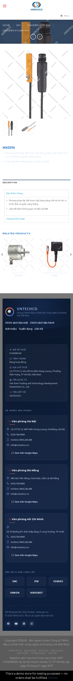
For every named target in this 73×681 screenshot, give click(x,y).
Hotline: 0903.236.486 (21, 439)
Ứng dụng (57, 650)
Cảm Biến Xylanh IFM (16, 30)
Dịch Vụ (43, 650)
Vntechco (15, 650)
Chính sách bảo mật (16, 322)
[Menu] (5, 6)
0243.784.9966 (18, 434)
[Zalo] (32, 624)
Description (10, 183)
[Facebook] (8, 624)
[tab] (36, 183)
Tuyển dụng (25, 328)
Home (6, 25)
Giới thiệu (11, 328)
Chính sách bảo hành (42, 322)
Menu (67, 15)
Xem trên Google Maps (26, 453)
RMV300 (18, 275)
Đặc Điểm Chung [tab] (14, 193)
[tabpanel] (36, 206)
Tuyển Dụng (38, 653)
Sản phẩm (30, 650)
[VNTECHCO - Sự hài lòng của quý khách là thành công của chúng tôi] (36, 6)
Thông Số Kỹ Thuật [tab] (15, 219)
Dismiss (53, 677)
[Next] (70, 261)
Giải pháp (23, 653)
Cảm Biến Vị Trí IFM (38, 25)
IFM (18, 25)
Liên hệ (38, 328)
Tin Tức (52, 653)
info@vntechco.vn (20, 445)
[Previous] (2, 261)
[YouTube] (16, 624)
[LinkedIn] (24, 624)
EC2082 (54, 275)
